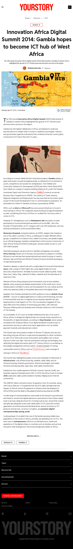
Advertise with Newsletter (12, 496)
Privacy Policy (53, 503)
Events (35, 25)
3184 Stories (47, 68)
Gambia (22, 443)
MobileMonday (39, 349)
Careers (27, 503)
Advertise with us (33, 436)
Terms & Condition (7, 506)
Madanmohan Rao (34, 68)
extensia (7, 443)
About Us (4, 503)
